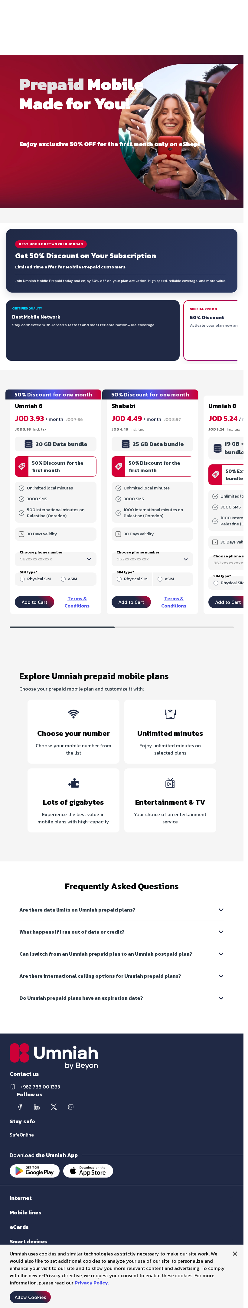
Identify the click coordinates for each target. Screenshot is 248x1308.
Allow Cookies (30, 1297)
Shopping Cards (25, 1233)
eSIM (72, 579)
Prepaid (17, 1218)
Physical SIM (39, 579)
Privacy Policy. (92, 1282)
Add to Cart (34, 602)
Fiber (14, 1204)
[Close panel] (235, 1253)
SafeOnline (22, 1134)
